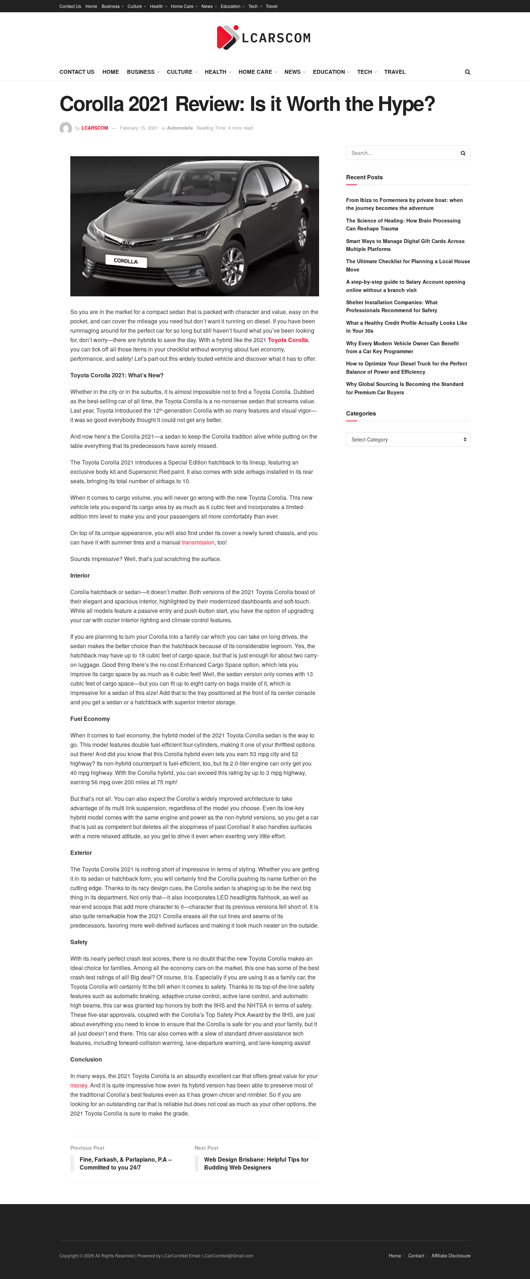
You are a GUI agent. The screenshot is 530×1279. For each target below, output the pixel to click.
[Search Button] (463, 152)
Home (91, 6)
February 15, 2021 (139, 127)
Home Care (182, 6)
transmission (198, 542)
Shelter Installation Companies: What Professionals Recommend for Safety (392, 306)
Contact (416, 1255)
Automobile (180, 127)
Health (156, 6)
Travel (272, 6)
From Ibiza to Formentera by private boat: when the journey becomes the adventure (404, 203)
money (78, 1085)
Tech (253, 6)
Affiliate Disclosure (451, 1255)
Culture (135, 6)
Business (111, 6)
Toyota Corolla (288, 340)
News (207, 6)
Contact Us (70, 6)
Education (230, 6)
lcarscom (94, 127)
